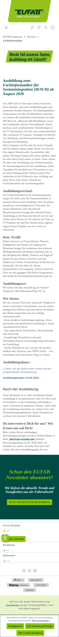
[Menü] (6, 27)
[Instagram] (29, 571)
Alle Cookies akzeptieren (30, 633)
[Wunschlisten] (39, 27)
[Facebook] (24, 571)
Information (9, 555)
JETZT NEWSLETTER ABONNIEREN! (29, 502)
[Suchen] (32, 27)
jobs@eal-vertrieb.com (21, 439)
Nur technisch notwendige (39, 626)
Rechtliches (9, 545)
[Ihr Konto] (45, 27)
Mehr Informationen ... (41, 621)
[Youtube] (35, 571)
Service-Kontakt (11, 525)
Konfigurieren (15, 626)
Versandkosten (12, 605)
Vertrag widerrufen (14, 539)
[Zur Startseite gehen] (29, 11)
